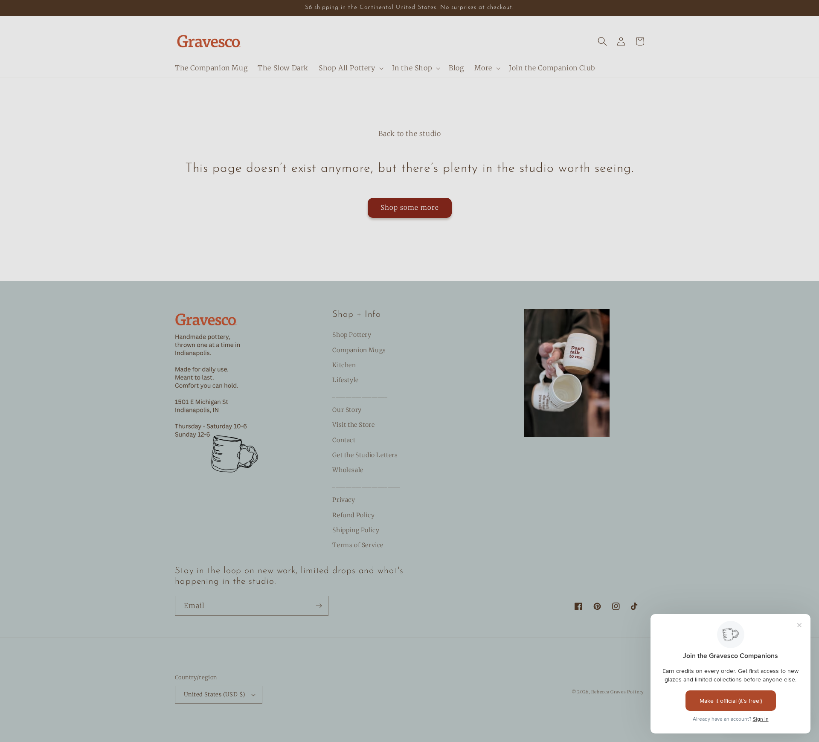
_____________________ (366, 485)
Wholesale (347, 470)
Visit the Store (353, 425)
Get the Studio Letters (365, 455)
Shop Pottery (351, 335)
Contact (343, 440)
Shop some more (409, 207)
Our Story (346, 410)
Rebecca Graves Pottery (617, 692)
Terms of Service (357, 545)
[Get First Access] (318, 606)
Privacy (343, 500)
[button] (350, 68)
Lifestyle (345, 380)
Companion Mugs (359, 350)
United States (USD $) (214, 694)
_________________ (359, 395)
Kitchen (344, 365)
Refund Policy (353, 515)
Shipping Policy (355, 530)
